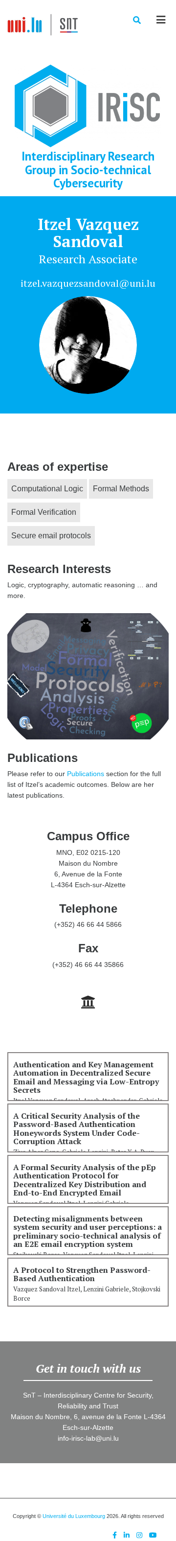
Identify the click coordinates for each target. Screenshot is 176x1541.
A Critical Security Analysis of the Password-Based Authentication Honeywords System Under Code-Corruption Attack (76, 1128)
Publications (85, 774)
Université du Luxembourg (74, 1516)
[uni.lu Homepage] (88, 1002)
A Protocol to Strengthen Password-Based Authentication (82, 1274)
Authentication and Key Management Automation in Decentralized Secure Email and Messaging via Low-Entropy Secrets (86, 1077)
